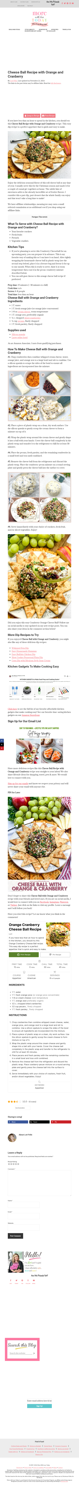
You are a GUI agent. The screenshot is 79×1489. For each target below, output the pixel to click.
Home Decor (48, 1446)
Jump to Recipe (33, 115)
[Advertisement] (39, 48)
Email (10, 1212)
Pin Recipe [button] (56, 955)
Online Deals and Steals (19, 1446)
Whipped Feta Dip (20, 648)
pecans (21, 321)
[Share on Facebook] (2, 741)
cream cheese (24, 311)
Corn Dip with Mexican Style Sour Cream (31, 660)
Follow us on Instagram (62, 1452)
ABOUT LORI (13, 2)
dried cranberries (32, 318)
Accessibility (48, 1467)
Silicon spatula (18, 334)
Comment (11, 1169)
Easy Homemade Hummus (24, 651)
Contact (60, 1467)
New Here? (30, 5)
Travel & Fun (30, 1449)
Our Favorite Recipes (16, 1449)
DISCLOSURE (20, 5)
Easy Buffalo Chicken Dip (23, 654)
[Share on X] (2, 744)
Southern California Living (46, 1449)
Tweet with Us (13, 1452)
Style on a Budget (35, 1446)
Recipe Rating (12, 1161)
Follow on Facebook (27, 1452)
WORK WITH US (35, 2)
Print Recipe (49, 115)
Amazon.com (64, 1481)
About (55, 1467)
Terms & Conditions (38, 1467)
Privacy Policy (28, 1467)
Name (10, 1200)
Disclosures (19, 1467)
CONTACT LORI (24, 2)
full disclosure (56, 83)
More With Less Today (39, 19)
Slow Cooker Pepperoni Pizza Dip (27, 657)
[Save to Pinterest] (2, 748)
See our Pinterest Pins (44, 1452)
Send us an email (63, 1449)
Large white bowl (20, 337)
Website (10, 1223)
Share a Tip (39, 1454)
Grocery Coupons (61, 1446)
